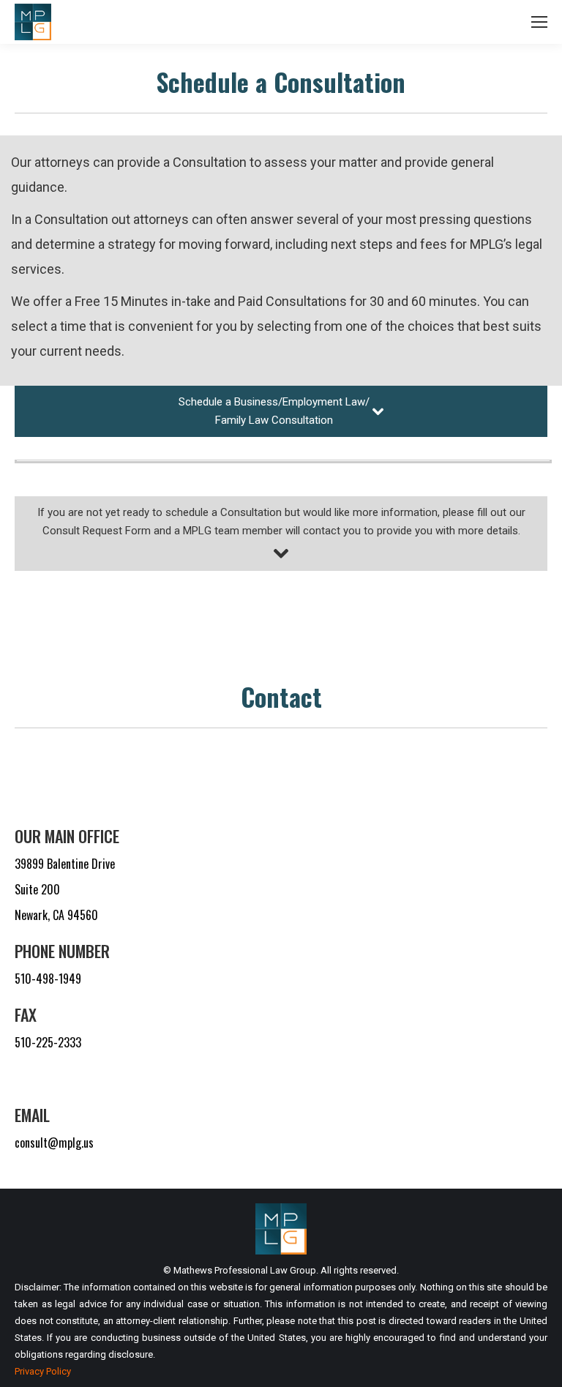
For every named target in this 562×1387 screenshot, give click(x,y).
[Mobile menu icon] (539, 22)
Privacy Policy (43, 1371)
